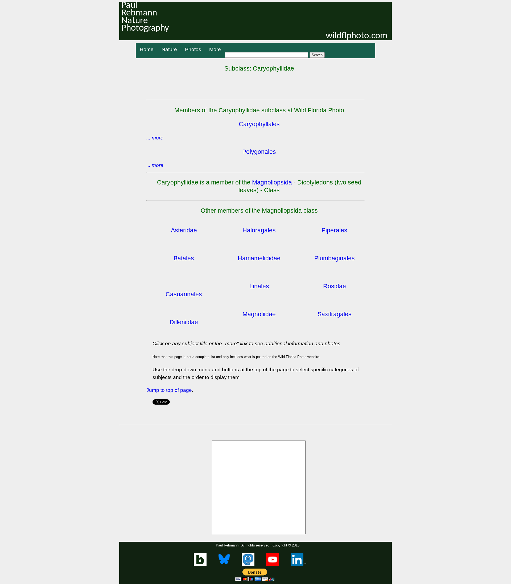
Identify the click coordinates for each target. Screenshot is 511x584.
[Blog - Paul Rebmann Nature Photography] (200, 565)
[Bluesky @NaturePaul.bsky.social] (224, 565)
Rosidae (334, 286)
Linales (259, 286)
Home (147, 49)
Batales (184, 258)
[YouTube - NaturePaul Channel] (272, 565)
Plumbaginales (334, 258)
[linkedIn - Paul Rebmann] (298, 565)
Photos (193, 49)
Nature (169, 49)
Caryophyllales (259, 124)
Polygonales (259, 151)
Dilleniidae (184, 322)
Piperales (334, 230)
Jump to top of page (169, 390)
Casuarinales (184, 294)
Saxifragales (335, 314)
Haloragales (259, 230)
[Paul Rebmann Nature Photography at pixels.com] (259, 487)
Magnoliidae (259, 314)
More (215, 49)
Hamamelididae (259, 258)
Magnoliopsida (272, 182)
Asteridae (184, 230)
